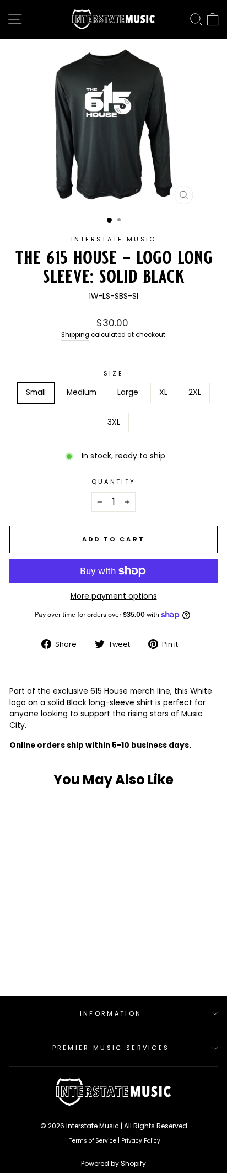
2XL (194, 392)
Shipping (75, 334)
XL (163, 392)
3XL (113, 422)
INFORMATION (111, 1013)
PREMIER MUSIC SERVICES (111, 1047)
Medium (81, 392)
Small (36, 392)
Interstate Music (113, 239)
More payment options (114, 596)
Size (113, 373)
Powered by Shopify (113, 1163)
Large (127, 392)
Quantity (113, 481)
